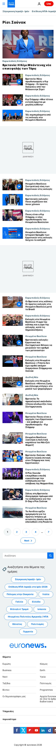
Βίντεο (5, 689)
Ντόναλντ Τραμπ (19, 609)
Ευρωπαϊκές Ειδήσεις (14, 61)
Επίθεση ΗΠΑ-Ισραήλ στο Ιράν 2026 (28, 587)
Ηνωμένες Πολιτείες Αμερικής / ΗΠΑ (28, 616)
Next (26, 540)
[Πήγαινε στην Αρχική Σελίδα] (11, 3)
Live (49, 3)
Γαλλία (19, 601)
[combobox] (28, 555)
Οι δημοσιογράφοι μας (14, 696)
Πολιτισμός (37, 624)
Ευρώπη (6, 663)
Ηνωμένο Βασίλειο (36, 336)
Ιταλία (45, 594)
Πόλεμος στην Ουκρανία (20, 594)
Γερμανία (28, 631)
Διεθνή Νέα (31, 377)
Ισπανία (41, 609)
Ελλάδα (36, 601)
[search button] (50, 555)
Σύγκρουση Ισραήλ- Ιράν (15, 11)
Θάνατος (17, 624)
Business (6, 670)
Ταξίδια (6, 683)
